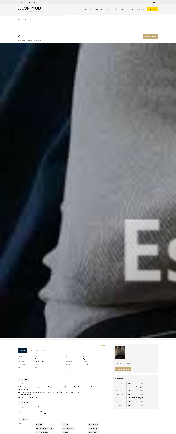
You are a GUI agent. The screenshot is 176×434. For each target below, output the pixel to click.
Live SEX (83, 9)
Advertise (140, 9)
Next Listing (105, 345)
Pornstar (98, 9)
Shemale (108, 9)
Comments (46, 350)
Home (19, 19)
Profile (22, 350)
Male (116, 9)
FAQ (132, 9)
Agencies (124, 9)
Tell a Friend (34, 350)
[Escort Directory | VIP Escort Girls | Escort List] (29, 9)
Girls (90, 9)
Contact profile (123, 369)
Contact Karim (150, 36)
